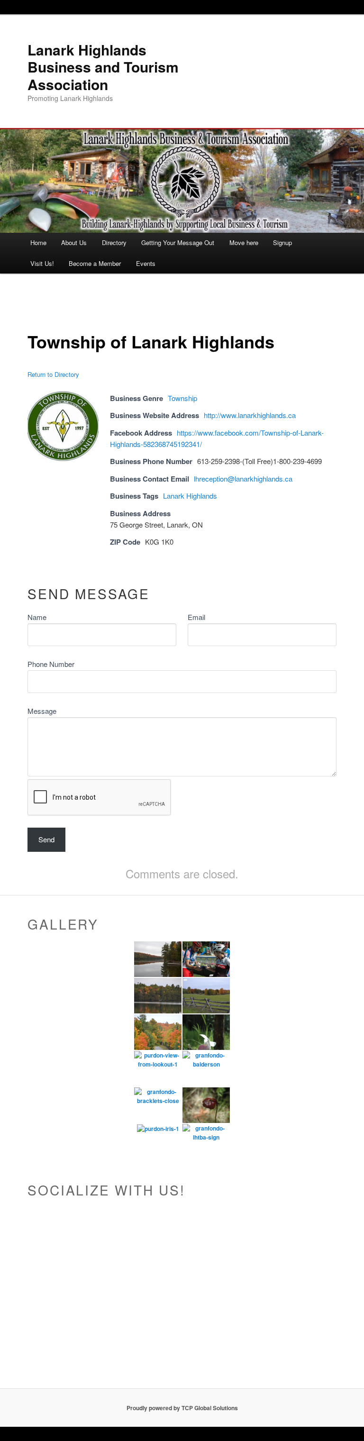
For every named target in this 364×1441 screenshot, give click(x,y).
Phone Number (50, 664)
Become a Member (95, 263)
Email (196, 617)
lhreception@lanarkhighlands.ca (243, 478)
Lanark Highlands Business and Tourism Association (103, 66)
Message (41, 711)
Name (36, 617)
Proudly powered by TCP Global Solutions (182, 1408)
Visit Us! (42, 263)
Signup (282, 242)
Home (38, 242)
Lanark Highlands (190, 496)
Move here (243, 242)
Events (145, 263)
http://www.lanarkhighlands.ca (250, 415)
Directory (114, 242)
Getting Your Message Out (177, 242)
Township (182, 398)
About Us (74, 242)
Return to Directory (53, 374)
